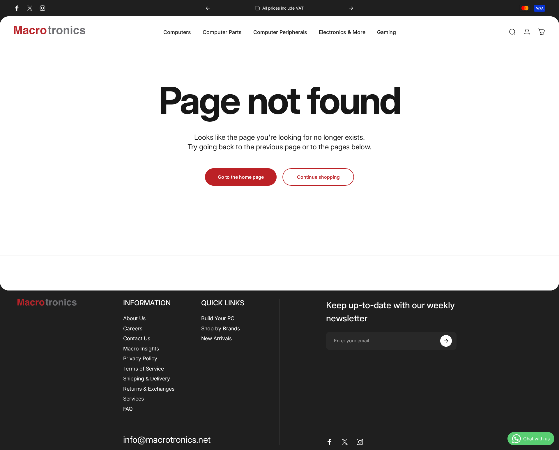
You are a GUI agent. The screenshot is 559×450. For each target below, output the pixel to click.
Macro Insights (141, 349)
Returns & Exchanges (148, 389)
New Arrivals (216, 338)
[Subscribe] (446, 341)
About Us (134, 318)
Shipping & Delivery (146, 378)
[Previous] (207, 8)
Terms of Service (143, 369)
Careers (132, 328)
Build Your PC (217, 318)
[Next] (351, 8)
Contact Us (136, 338)
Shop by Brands (220, 328)
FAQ (128, 409)
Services (133, 399)
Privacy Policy (140, 358)
